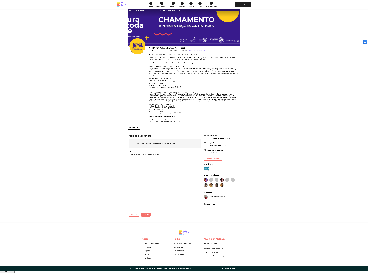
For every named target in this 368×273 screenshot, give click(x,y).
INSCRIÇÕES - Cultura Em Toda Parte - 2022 (165, 10)
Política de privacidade (212, 252)
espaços (148, 254)
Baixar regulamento (213, 159)
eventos (148, 247)
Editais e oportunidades (182, 243)
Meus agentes (179, 251)
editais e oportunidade (153, 243)
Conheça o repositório (229, 268)
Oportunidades (141, 10)
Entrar (243, 4)
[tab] (134, 127)
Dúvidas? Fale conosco (7, 272)
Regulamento (133, 151)
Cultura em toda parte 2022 (196, 51)
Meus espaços (179, 254)
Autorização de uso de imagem (215, 256)
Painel (177, 238)
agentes (148, 251)
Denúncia (134, 215)
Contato (146, 215)
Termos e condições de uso (213, 249)
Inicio (131, 10)
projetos (148, 258)
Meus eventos (179, 247)
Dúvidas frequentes (211, 243)
